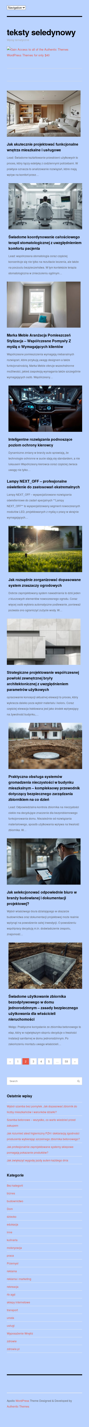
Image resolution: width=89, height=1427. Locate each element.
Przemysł (12, 1263)
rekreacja (12, 1286)
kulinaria (12, 1240)
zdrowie (12, 1341)
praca (10, 1255)
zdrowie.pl (13, 1349)
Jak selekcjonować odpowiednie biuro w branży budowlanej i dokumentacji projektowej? (42, 897)
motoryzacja (14, 1248)
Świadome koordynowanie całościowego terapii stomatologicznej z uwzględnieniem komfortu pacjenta (44, 242)
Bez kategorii (15, 1185)
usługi (11, 1325)
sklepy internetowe (18, 1302)
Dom (10, 1209)
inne (9, 1232)
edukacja (12, 1224)
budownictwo (15, 1201)
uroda (10, 1318)
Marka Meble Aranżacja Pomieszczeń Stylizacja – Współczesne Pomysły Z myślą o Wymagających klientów (39, 340)
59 (66, 1061)
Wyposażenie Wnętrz (20, 1333)
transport (12, 1310)
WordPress (22, 1401)
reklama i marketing (19, 1279)
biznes (11, 1193)
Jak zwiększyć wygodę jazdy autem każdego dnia (37, 1160)
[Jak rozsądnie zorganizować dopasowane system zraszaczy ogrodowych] (45, 549)
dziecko (11, 1216)
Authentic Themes (18, 1406)
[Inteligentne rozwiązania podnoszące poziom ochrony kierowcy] (45, 409)
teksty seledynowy (41, 32)
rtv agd (11, 1294)
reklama (12, 1271)
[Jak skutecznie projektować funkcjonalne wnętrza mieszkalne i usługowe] (44, 113)
